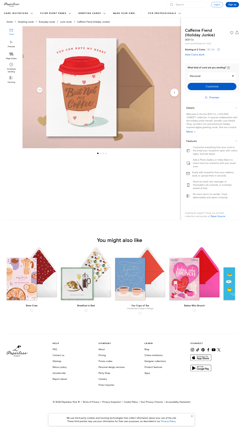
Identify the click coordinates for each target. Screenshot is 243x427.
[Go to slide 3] (100, 153)
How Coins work (194, 54)
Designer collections (155, 361)
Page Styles (11, 58)
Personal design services (112, 367)
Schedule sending (11, 70)
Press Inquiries (106, 385)
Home (10, 21)
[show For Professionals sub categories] (180, 13)
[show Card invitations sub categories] (32, 13)
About (102, 349)
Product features (153, 367)
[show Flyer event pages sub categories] (70, 13)
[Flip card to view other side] (42, 90)
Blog (146, 349)
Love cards (66, 21)
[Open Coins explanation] (218, 49)
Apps (147, 373)
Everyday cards (47, 21)
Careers (103, 379)
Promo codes (105, 361)
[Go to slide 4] (103, 153)
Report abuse (60, 379)
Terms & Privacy (91, 402)
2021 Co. (189, 39)
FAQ (55, 349)
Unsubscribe (59, 373)
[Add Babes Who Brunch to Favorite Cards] (194, 311)
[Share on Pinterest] (203, 349)
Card (11, 34)
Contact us (58, 355)
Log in (217, 4)
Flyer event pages (53, 13)
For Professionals (162, 13)
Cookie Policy (131, 402)
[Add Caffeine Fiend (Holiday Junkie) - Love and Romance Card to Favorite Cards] (232, 33)
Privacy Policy (168, 421)
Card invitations (16, 13)
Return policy (60, 367)
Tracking (11, 82)
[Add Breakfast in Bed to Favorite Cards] (86, 311)
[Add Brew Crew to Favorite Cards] (32, 311)
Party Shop (104, 373)
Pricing (102, 355)
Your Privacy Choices (152, 402)
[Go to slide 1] (98, 153)
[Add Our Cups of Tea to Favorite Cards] (140, 313)
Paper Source (218, 216)
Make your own (124, 13)
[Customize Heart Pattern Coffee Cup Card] (101, 87)
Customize (212, 86)
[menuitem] (19, 13)
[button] (228, 67)
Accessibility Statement (178, 402)
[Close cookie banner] (192, 416)
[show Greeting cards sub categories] (104, 13)
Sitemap (57, 361)
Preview (11, 46)
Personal (195, 76)
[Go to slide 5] (105, 153)
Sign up (232, 4)
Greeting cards (89, 13)
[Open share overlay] (237, 32)
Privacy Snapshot (111, 402)
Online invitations (153, 355)
